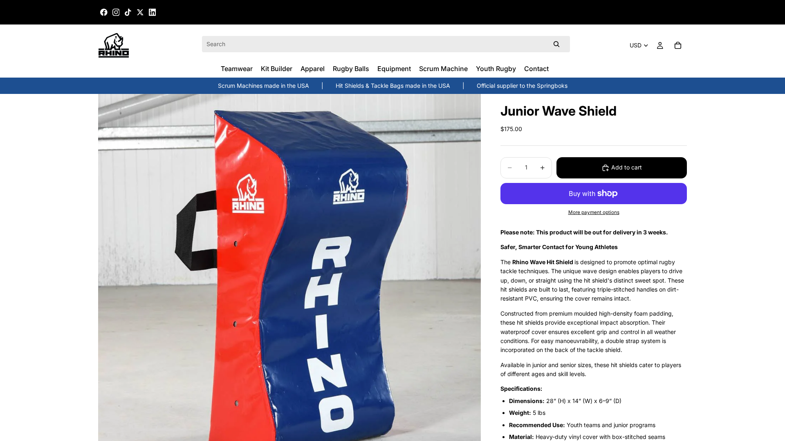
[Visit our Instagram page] (116, 12)
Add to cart (626, 167)
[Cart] (678, 45)
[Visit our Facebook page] (104, 12)
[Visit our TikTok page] (128, 12)
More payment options (593, 212)
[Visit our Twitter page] (140, 12)
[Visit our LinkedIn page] (152, 12)
